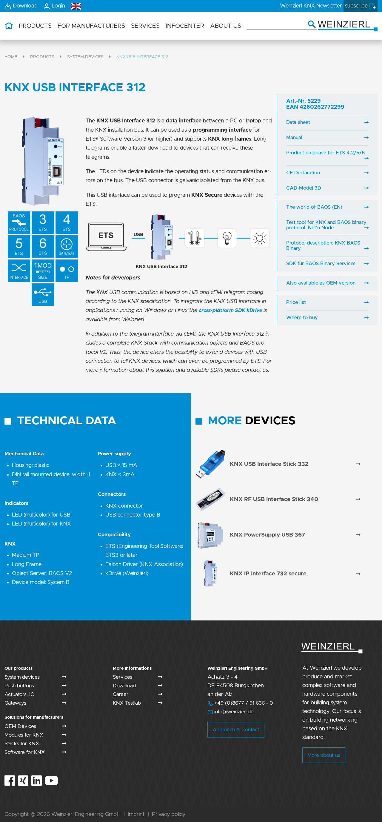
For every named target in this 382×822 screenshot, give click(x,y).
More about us (323, 755)
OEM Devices (20, 726)
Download (124, 685)
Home (10, 57)
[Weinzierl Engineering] (348, 25)
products (42, 57)
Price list (296, 302)
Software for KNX (24, 752)
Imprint (136, 814)
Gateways (15, 703)
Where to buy (302, 317)
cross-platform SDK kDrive (230, 310)
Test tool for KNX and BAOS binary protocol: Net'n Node (326, 225)
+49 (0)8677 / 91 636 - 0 (240, 703)
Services (122, 677)
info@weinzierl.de (233, 711)
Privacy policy (168, 814)
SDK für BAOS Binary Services (320, 263)
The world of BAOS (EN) (314, 207)
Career (120, 694)
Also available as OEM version (320, 283)
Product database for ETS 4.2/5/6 (325, 152)
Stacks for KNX (21, 743)
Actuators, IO (19, 694)
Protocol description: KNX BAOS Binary (323, 246)
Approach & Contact (235, 729)
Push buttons (19, 685)
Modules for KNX (23, 735)
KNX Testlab (127, 703)
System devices (85, 57)
